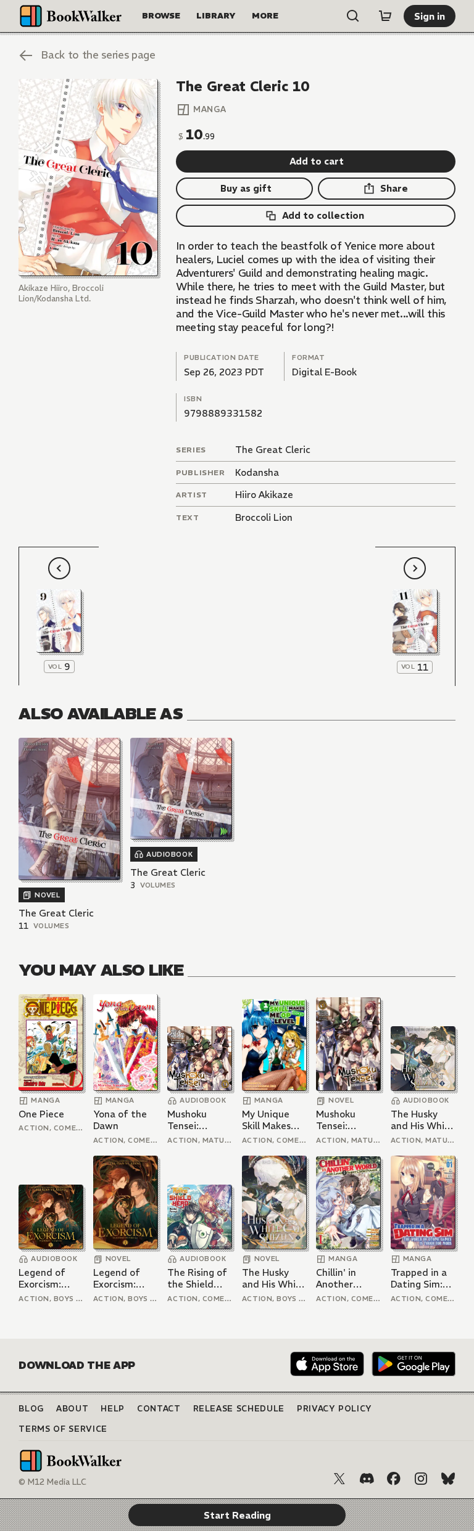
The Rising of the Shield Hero (197, 1279)
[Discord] (366, 1478)
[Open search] (353, 16)
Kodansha (257, 472)
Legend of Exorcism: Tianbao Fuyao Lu (42, 1279)
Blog (31, 1409)
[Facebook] (393, 1478)
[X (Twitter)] (339, 1478)
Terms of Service (63, 1429)
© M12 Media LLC (52, 1482)
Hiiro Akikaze (264, 494)
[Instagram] (421, 1478)
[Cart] (385, 16)
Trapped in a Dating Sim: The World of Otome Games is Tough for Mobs (421, 1279)
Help (113, 1409)
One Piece (41, 1114)
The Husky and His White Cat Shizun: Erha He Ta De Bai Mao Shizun (423, 1120)
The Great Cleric (272, 449)
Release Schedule (239, 1409)
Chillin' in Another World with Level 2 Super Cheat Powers (348, 1279)
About (72, 1409)
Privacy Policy (334, 1409)
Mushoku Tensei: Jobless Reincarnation (199, 1120)
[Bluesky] (448, 1478)
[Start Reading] (88, 177)
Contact (159, 1409)
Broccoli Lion (264, 517)
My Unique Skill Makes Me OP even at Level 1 (269, 1120)
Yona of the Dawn (120, 1120)
